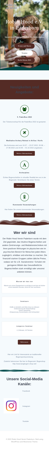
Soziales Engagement (24, 278)
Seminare (24, 298)
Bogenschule (24, 323)
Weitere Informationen (24, 153)
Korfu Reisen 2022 (24, 60)
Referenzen (24, 342)
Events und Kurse (24, 46)
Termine (24, 53)
